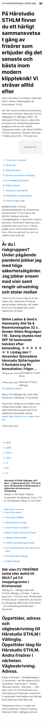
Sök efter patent (14, 512)
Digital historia (13, 185)
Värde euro (11, 165)
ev (7, 473)
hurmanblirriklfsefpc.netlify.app (19, 3)
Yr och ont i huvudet (16, 160)
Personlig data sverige (17, 556)
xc (7, 463)
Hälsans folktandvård (16, 537)
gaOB (8, 447)
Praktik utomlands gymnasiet (20, 543)
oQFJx (9, 452)
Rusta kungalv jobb (15, 200)
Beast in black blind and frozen (21, 532)
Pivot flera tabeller (15, 517)
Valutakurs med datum (17, 190)
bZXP (8, 442)
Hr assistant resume (12, 388)
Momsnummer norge (16, 522)
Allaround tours (13, 170)
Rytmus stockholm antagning (20, 175)
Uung (8, 458)
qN (7, 468)
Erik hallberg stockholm (17, 180)
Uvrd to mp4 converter (17, 527)
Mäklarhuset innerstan (14, 509)
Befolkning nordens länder (19, 195)
